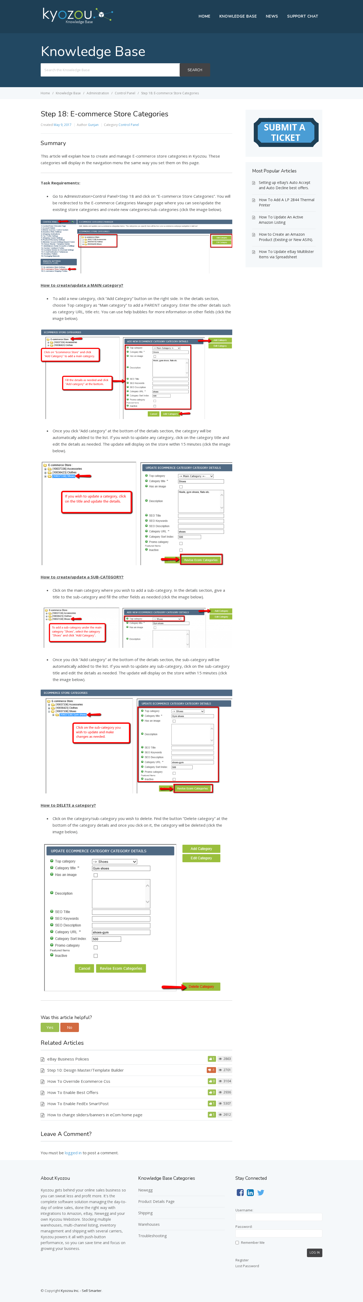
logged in (73, 1152)
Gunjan (93, 124)
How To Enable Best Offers (72, 1092)
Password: (243, 1226)
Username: (244, 1210)
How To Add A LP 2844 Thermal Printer (286, 202)
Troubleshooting (152, 1235)
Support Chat (302, 16)
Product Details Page (156, 1201)
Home (204, 16)
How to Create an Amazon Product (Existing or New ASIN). (286, 237)
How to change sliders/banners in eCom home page (94, 1114)
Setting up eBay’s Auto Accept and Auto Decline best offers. (284, 185)
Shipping (145, 1212)
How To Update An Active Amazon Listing (281, 219)
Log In (315, 1253)
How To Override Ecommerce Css (78, 1081)
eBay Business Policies (68, 1059)
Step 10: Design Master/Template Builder (85, 1070)
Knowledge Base (238, 16)
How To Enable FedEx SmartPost (78, 1103)
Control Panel (129, 124)
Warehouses (149, 1224)
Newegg (145, 1190)
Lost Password (247, 1265)
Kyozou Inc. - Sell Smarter (81, 1290)
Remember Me (253, 1242)
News (272, 16)
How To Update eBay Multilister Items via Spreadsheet (286, 254)
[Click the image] (136, 271)
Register (242, 1260)
